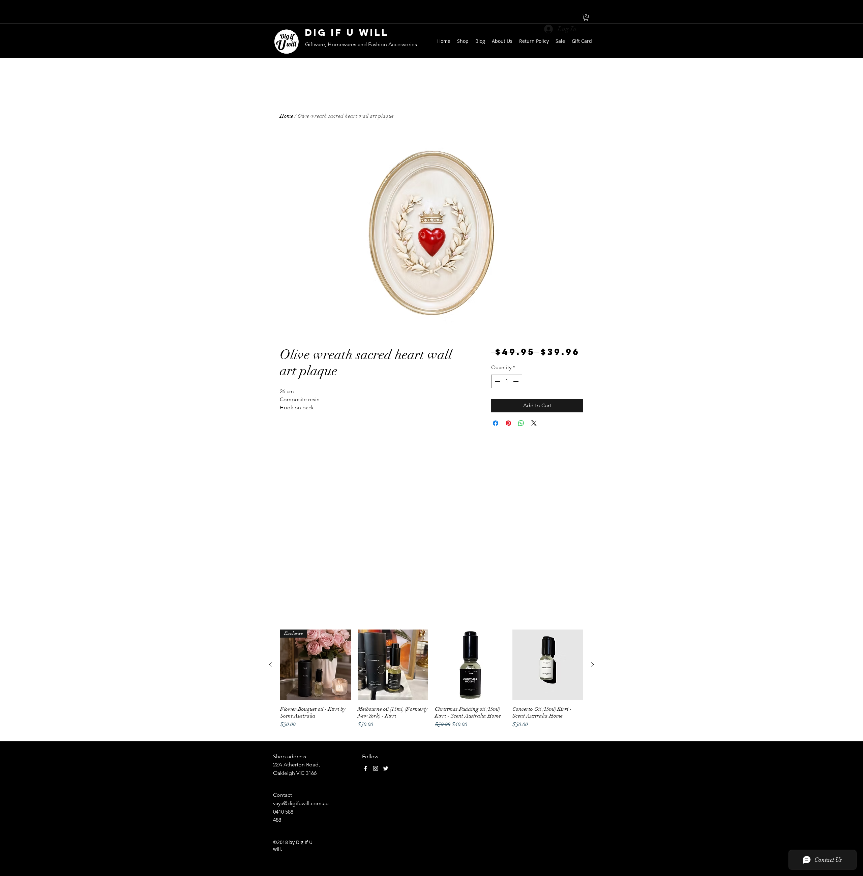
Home (286, 116)
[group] (431, 682)
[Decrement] (497, 381)
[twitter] (385, 768)
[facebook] (365, 768)
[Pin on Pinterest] (508, 423)
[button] (586, 17)
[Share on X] (534, 423)
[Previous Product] (270, 665)
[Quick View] (393, 665)
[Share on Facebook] (496, 423)
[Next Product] (593, 665)
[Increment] (516, 381)
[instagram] (375, 768)
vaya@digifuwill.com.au (301, 803)
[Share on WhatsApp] (521, 423)
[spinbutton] (507, 381)
